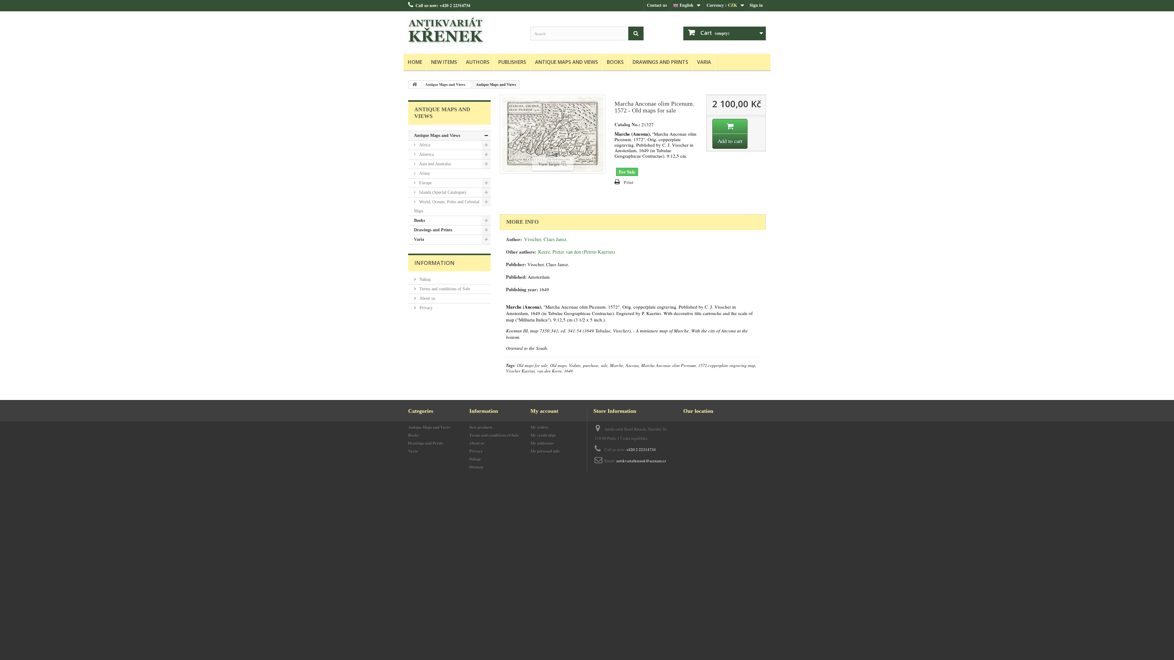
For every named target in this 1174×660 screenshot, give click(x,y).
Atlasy (424, 173)
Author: (514, 239)
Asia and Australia (434, 164)
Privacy (425, 308)
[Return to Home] (414, 84)
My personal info (545, 451)
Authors (477, 62)
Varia (704, 62)
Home (415, 62)
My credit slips (543, 435)
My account (544, 411)
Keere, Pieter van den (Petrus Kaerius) (576, 251)
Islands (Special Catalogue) (442, 192)
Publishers (512, 62)
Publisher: (516, 264)
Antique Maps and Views (566, 62)
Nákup (424, 279)
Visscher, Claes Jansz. (545, 239)
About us (426, 298)
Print (628, 182)
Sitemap (476, 467)
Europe (425, 183)
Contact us (657, 5)
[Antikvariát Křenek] (464, 31)
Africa (424, 145)
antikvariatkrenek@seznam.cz (641, 461)
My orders (539, 427)
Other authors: (521, 252)
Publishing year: (522, 289)
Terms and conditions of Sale (444, 289)
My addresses (542, 443)
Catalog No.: (627, 124)
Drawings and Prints (660, 62)
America (426, 154)
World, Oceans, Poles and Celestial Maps (446, 206)
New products (481, 427)
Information (434, 262)
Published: (516, 277)
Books (615, 62)
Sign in (756, 5)
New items (444, 62)
